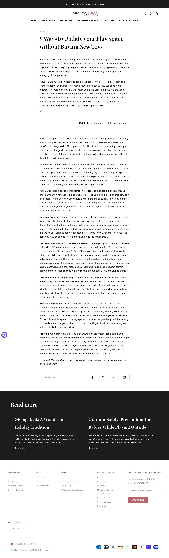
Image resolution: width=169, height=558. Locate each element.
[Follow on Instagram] (13, 528)
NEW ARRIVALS (48, 20)
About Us (65, 478)
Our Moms (40, 482)
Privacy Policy (102, 498)
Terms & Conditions (105, 494)
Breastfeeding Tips (15, 490)
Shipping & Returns (105, 490)
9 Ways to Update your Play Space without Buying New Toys (80, 359)
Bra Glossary (13, 482)
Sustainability (67, 486)
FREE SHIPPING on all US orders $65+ (84, 4)
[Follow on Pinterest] (18, 528)
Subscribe (138, 500)
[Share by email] (124, 377)
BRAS (33, 20)
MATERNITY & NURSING (88, 20)
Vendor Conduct (104, 502)
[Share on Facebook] (92, 377)
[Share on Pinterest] (113, 377)
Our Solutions (41, 478)
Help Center (102, 478)
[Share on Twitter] (103, 377)
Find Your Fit (13, 478)
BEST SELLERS (66, 20)
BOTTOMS (109, 20)
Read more (20, 448)
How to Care (102, 506)
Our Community (42, 486)
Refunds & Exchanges (106, 482)
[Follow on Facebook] (9, 528)
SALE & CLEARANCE (128, 20)
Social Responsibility (70, 482)
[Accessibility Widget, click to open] (4, 335)
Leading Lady (50, 363)
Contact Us (101, 486)
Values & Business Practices (73, 490)
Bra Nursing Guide (15, 486)
